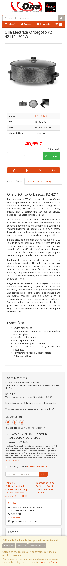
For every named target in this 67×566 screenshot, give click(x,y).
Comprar (51, 156)
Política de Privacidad (13, 460)
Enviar (43, 474)
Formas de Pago (44, 489)
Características (14, 181)
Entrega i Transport (15, 492)
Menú (11, 24)
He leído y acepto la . (28, 466)
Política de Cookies (49, 562)
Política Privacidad (14, 486)
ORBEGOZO (41, 115)
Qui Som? (40, 492)
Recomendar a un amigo (39, 181)
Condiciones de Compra (17, 489)
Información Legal (45, 482)
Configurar (9, 545)
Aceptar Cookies (37, 545)
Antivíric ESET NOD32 (16, 495)
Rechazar (22, 545)
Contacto (45, 24)
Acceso (27, 24)
